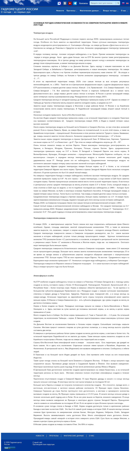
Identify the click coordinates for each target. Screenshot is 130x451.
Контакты (83, 3)
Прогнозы (54, 436)
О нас (91, 436)
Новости (40, 436)
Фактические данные (74, 436)
